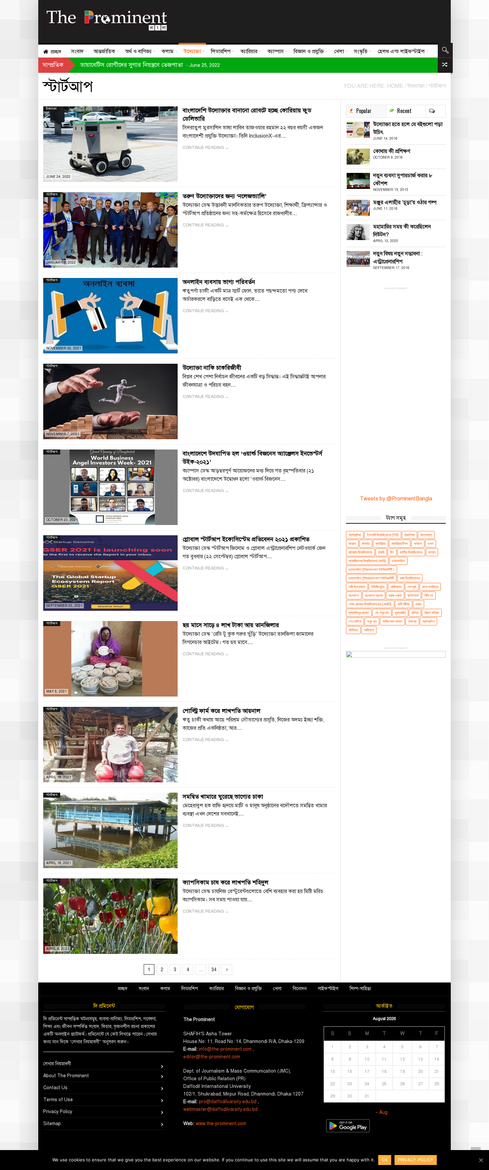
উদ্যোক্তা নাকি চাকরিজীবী (212, 367)
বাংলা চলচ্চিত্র (430, 587)
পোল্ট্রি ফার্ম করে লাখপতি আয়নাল (221, 711)
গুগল (430, 543)
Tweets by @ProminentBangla (396, 498)
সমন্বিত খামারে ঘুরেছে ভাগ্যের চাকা (223, 796)
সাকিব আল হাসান (392, 621)
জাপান (431, 552)
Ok (385, 1159)
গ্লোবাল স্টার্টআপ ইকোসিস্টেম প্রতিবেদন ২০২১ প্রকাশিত (246, 539)
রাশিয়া (414, 612)
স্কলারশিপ (428, 621)
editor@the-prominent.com (211, 1057)
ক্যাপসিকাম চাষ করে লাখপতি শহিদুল (225, 882)
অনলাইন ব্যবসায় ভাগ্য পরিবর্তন (219, 282)
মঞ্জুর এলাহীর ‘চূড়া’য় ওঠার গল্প (404, 202)
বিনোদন (300, 988)
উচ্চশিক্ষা (409, 535)
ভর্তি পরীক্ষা (403, 604)
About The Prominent (66, 1076)
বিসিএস (428, 595)
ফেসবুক (412, 587)
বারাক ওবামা (395, 595)
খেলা (277, 988)
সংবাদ (144, 988)
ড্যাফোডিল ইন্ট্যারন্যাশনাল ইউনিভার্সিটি (371, 578)
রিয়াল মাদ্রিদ (431, 612)
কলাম (165, 988)
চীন (392, 552)
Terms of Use (58, 1100)
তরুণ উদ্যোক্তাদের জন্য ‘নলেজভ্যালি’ (224, 196)
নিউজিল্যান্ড (378, 587)
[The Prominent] (106, 18)
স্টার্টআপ (52, 194)
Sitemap (52, 1123)
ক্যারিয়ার (381, 543)
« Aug (382, 1112)
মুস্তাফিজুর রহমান (359, 612)
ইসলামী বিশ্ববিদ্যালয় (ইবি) (383, 535)
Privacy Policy (57, 1111)
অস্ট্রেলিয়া (355, 535)
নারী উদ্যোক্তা (357, 587)
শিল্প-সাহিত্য (360, 988)
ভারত (418, 604)
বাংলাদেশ (354, 595)
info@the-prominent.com (225, 1049)
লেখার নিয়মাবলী (57, 1064)
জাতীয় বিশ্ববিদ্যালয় (411, 552)
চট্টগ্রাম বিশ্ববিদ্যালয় (360, 552)
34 (214, 970)
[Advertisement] (305, 20)
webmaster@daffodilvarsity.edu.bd (220, 1109)
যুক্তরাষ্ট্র (400, 612)
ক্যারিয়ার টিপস (400, 543)
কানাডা (366, 543)
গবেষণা (418, 543)
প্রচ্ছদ (122, 988)
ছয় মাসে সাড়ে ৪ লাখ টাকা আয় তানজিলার (231, 625)
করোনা (352, 543)
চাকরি (381, 552)
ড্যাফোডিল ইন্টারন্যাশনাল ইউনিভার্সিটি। (372, 569)
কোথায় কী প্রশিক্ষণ (391, 151)
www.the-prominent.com (221, 1123)
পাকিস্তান (396, 587)
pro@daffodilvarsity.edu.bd (227, 1102)
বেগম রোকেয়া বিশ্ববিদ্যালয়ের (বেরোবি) (370, 604)
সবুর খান (372, 621)
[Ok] (480, 1160)
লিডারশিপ (189, 988)
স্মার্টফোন (369, 630)
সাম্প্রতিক (53, 64)
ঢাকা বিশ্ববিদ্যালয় (410, 578)
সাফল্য (412, 621)
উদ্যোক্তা (51, 108)
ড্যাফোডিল (398, 561)
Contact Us (55, 1088)
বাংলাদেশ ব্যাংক (374, 595)
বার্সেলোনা (413, 595)
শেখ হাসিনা (355, 621)
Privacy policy (416, 1159)
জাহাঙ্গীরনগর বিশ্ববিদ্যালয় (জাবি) (367, 561)
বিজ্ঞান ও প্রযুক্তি (248, 988)
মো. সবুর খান (382, 612)
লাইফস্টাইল (328, 988)
